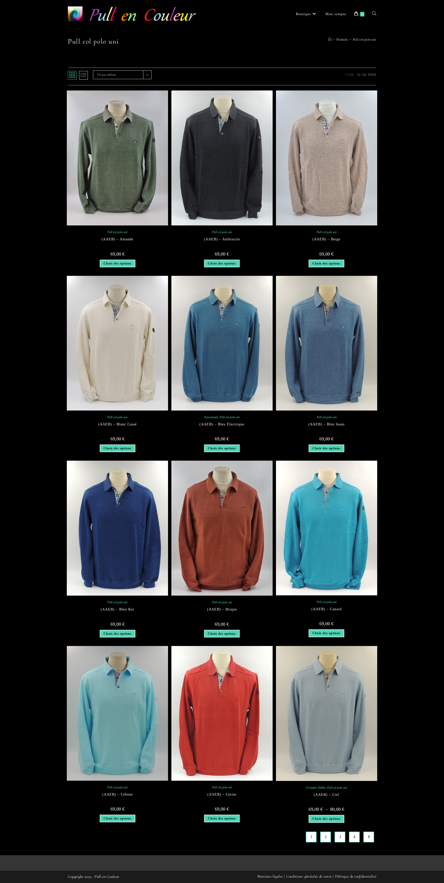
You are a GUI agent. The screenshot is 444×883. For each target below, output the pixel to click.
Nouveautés (211, 417)
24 (364, 75)
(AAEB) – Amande (117, 239)
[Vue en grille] (72, 75)
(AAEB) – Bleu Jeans (326, 424)
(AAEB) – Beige (326, 239)
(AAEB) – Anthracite (222, 239)
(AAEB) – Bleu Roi (117, 609)
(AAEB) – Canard (326, 609)
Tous (372, 75)
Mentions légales (270, 876)
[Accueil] (329, 39)
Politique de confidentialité (355, 876)
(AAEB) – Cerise (221, 794)
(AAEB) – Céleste (117, 794)
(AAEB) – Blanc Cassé (117, 424)
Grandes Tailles (316, 787)
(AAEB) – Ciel (326, 795)
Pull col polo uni (364, 39)
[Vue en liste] (83, 75)
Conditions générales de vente (309, 876)
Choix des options (118, 263)
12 (358, 75)
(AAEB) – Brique (222, 609)
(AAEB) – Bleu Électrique (221, 424)
